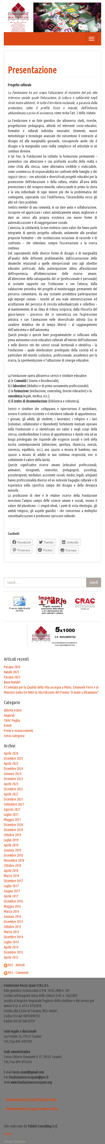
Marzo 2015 (11, 932)
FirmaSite (19, 1141)
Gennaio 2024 (12, 774)
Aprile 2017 (11, 896)
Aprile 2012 (11, 957)
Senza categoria (14, 736)
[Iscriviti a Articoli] (5, 965)
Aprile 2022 (11, 794)
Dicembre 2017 (13, 881)
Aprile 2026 (11, 753)
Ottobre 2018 (12, 865)
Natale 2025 (11, 672)
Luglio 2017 (11, 886)
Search (93, 582)
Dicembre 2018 (13, 855)
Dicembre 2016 (13, 901)
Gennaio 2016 (12, 916)
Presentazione (32, 70)
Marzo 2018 (11, 876)
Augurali (9, 715)
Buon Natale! (12, 682)
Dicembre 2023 (13, 779)
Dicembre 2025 (13, 758)
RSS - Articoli (16, 965)
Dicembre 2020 (13, 825)
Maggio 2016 (12, 906)
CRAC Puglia (12, 720)
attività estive (13, 710)
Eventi (8, 725)
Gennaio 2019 (12, 850)
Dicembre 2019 (13, 830)
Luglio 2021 (11, 814)
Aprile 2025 (11, 763)
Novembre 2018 (14, 860)
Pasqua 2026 (12, 667)
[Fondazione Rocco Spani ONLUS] (52, 17)
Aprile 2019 (11, 845)
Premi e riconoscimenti (18, 731)
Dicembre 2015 (13, 922)
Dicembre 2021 (13, 799)
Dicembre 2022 (13, 789)
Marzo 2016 (11, 911)
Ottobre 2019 (12, 835)
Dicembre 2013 (13, 952)
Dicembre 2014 (13, 937)
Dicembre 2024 (13, 769)
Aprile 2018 (11, 871)
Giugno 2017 (12, 891)
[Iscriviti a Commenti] (5, 973)
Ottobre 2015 (12, 927)
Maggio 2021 (12, 820)
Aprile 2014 (11, 947)
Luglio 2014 (11, 942)
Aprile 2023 (11, 784)
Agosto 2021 (12, 809)
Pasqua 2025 (12, 677)
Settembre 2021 (14, 804)
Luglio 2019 (11, 840)
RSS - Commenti (18, 973)
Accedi (8, 1134)
